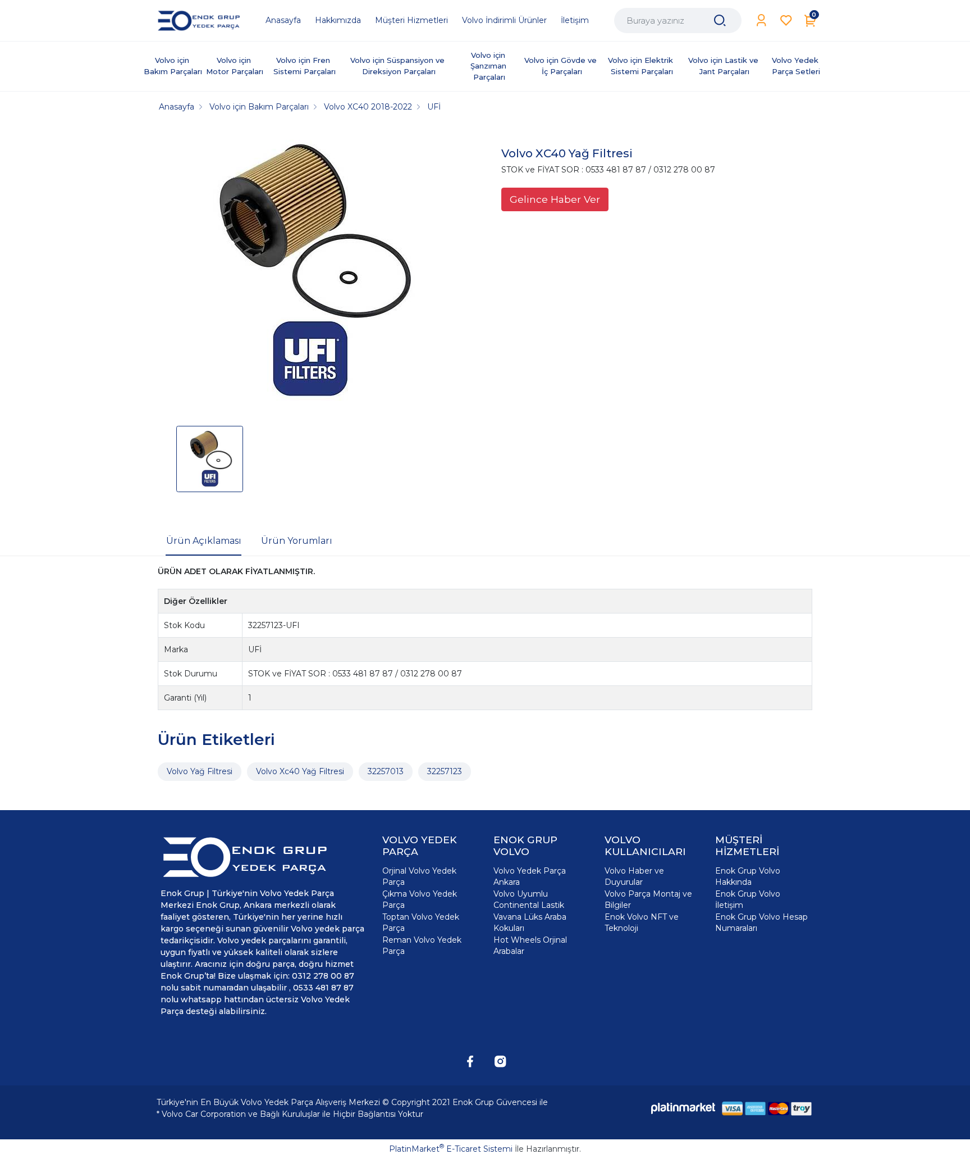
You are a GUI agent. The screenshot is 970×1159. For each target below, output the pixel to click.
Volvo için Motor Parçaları (234, 66)
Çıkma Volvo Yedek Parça (419, 899)
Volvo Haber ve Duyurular (634, 876)
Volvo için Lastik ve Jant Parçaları (724, 66)
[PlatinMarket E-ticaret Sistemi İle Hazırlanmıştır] (683, 1108)
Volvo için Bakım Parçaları (173, 66)
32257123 (444, 771)
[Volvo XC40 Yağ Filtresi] (308, 273)
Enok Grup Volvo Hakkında (747, 876)
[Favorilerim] (786, 20)
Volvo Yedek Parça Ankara (529, 876)
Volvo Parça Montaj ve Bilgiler (648, 899)
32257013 (386, 771)
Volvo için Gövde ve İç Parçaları (561, 66)
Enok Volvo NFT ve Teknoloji (642, 922)
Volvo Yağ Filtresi (199, 771)
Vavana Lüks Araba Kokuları (529, 922)
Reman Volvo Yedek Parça (421, 945)
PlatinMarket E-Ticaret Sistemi (451, 1149)
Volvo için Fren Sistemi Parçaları (304, 66)
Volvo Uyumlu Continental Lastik (528, 899)
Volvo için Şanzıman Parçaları (489, 66)
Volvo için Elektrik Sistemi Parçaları (641, 66)
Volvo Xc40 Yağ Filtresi (300, 771)
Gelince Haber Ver (555, 199)
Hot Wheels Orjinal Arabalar (530, 945)
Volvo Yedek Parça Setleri (796, 66)
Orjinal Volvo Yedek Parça (419, 876)
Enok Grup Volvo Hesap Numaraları (761, 922)
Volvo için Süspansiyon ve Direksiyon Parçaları (398, 66)
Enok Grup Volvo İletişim (747, 899)
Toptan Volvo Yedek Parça (420, 922)
